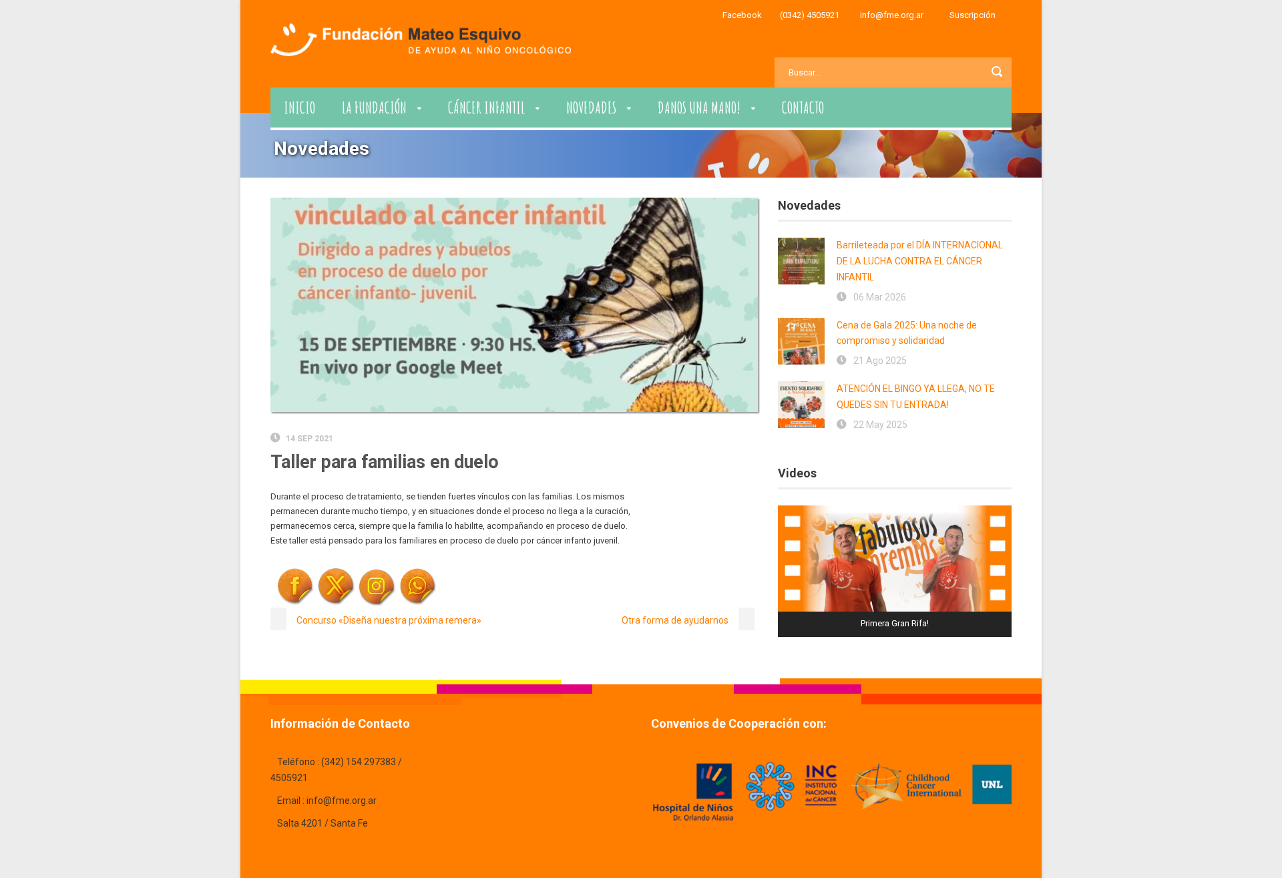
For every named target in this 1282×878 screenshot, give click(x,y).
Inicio (299, 107)
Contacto (803, 107)
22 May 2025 (880, 424)
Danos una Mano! (699, 107)
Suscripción (972, 15)
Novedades (591, 107)
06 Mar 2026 (879, 297)
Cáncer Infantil (486, 107)
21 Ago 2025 (880, 360)
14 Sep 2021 (309, 438)
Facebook (742, 15)
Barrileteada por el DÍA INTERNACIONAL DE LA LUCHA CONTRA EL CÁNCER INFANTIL (920, 261)
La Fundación (374, 107)
